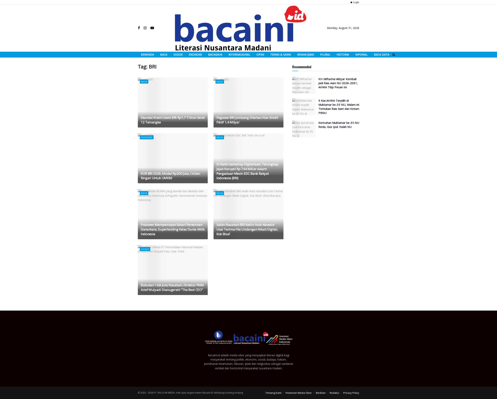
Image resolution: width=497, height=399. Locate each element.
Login (356, 2)
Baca (144, 81)
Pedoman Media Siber (299, 393)
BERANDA (147, 54)
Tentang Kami (273, 393)
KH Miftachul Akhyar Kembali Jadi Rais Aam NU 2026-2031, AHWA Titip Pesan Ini (338, 83)
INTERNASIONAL (239, 54)
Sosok (145, 249)
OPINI (260, 54)
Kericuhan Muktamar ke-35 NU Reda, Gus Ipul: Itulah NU (338, 125)
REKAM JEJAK (305, 54)
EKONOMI (195, 54)
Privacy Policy (351, 393)
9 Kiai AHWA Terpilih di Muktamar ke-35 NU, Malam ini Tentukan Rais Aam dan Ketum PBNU (338, 107)
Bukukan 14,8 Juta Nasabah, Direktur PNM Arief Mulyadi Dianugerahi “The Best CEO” (172, 287)
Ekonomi (146, 137)
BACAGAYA (215, 54)
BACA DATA (381, 54)
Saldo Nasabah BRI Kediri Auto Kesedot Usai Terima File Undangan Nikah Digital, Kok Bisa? (247, 229)
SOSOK (178, 54)
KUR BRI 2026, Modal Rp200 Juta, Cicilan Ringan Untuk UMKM (170, 175)
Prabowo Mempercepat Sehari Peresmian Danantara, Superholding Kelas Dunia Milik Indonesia (173, 229)
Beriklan (321, 393)
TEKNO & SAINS (280, 54)
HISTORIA (343, 54)
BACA (163, 54)
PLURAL (325, 54)
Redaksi (334, 393)
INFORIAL (361, 54)
